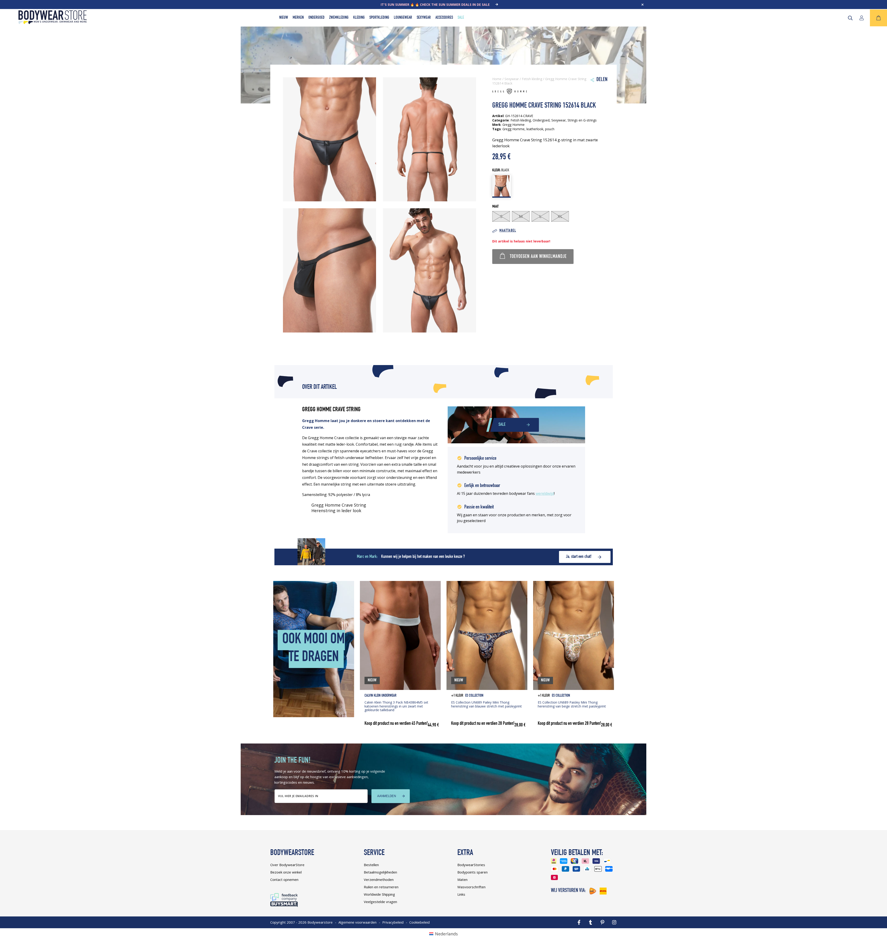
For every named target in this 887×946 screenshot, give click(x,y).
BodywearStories (471, 864)
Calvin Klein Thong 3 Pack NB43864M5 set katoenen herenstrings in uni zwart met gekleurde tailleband (396, 706)
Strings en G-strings (582, 120)
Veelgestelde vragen (380, 901)
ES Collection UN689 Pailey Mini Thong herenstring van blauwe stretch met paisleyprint (486, 704)
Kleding (359, 18)
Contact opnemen (284, 879)
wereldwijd (545, 493)
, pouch (548, 129)
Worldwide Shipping (379, 894)
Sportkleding (379, 18)
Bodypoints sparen (472, 872)
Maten (462, 879)
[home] (52, 22)
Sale (461, 18)
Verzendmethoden (379, 879)
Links (461, 894)
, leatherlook (534, 129)
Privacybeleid (393, 922)
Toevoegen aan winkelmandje (538, 256)
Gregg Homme (513, 129)
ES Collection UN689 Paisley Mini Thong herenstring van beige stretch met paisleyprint (572, 704)
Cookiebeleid (419, 922)
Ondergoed (316, 18)
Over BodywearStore (287, 864)
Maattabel (507, 231)
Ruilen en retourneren (381, 887)
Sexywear (424, 18)
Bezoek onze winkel (286, 872)
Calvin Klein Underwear (380, 696)
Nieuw (283, 18)
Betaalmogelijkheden (380, 872)
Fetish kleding (532, 79)
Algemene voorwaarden (357, 922)
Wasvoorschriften (471, 887)
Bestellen (371, 864)
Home (496, 79)
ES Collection (474, 696)
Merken (298, 18)
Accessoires (444, 18)
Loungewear (403, 18)
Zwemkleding (339, 18)
